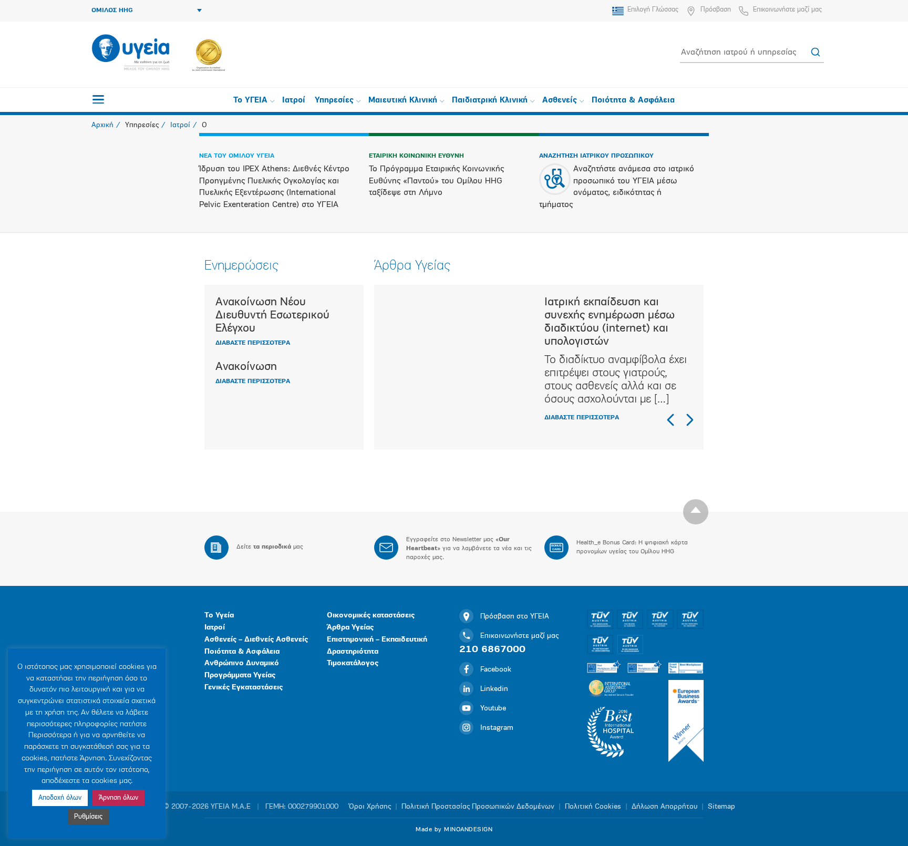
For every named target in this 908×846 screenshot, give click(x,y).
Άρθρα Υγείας (350, 628)
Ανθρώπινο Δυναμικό (241, 663)
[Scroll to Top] (696, 512)
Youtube (493, 709)
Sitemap (721, 807)
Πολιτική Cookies (593, 807)
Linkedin (494, 689)
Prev (671, 419)
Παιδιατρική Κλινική (490, 101)
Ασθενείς (559, 101)
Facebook (495, 670)
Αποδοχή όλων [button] (59, 798)
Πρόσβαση (715, 9)
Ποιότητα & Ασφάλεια (633, 101)
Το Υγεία (219, 616)
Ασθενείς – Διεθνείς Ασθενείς (256, 640)
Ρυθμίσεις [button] (88, 816)
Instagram (496, 728)
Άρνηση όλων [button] (118, 798)
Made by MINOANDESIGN (454, 830)
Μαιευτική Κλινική (402, 101)
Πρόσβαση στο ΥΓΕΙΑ (514, 617)
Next (689, 419)
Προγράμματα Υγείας (239, 675)
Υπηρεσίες (334, 101)
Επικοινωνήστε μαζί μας (787, 9)
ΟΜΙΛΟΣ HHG (112, 10)
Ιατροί (293, 101)
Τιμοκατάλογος (352, 663)
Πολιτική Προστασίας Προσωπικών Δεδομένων (477, 807)
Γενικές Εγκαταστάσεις (243, 688)
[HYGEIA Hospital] (130, 53)
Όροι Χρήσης (370, 807)
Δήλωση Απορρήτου (664, 807)
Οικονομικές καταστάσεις (371, 616)
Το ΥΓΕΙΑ (250, 101)
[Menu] (98, 99)
